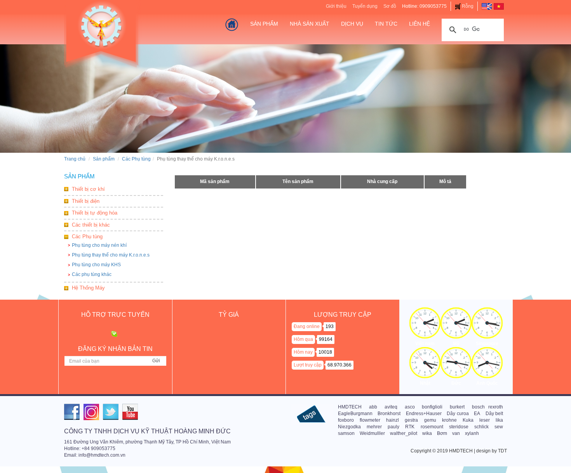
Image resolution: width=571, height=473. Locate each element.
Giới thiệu (336, 6)
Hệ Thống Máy (88, 288)
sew (498, 426)
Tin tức (386, 24)
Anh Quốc (487, 383)
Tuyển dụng (365, 6)
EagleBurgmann (355, 413)
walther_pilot (403, 433)
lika (499, 420)
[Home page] (487, 6)
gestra (411, 420)
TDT (502, 451)
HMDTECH (350, 407)
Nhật (425, 383)
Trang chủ (74, 159)
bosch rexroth (487, 407)
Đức (456, 383)
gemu (430, 420)
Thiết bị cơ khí (88, 189)
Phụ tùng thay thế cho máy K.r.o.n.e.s (111, 255)
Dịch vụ (352, 24)
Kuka (468, 420)
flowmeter (370, 420)
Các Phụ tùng (136, 159)
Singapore (487, 343)
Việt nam (425, 343)
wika (427, 433)
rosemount (432, 426)
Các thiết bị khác (91, 225)
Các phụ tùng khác (91, 274)
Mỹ (456, 343)
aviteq (391, 407)
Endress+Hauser (424, 413)
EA (477, 413)
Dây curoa (457, 413)
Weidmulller (372, 433)
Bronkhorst (389, 413)
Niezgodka (349, 426)
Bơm (442, 433)
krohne (449, 420)
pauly (393, 426)
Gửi (156, 360)
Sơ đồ (389, 6)
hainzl (392, 420)
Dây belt (494, 413)
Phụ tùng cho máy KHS (96, 264)
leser (484, 420)
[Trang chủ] (231, 24)
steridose (458, 426)
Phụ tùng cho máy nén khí (99, 245)
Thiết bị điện (85, 201)
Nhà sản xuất (309, 24)
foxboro (346, 420)
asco (410, 407)
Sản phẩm (104, 159)
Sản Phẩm (264, 24)
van (456, 433)
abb (373, 407)
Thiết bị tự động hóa (94, 213)
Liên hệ (419, 24)
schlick (481, 426)
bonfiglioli (432, 407)
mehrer (374, 426)
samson (346, 433)
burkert (457, 407)
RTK (409, 426)
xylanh (472, 433)
